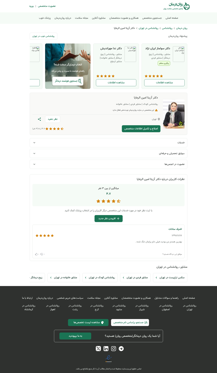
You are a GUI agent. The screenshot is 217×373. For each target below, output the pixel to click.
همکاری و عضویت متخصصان (124, 18)
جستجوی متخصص (152, 18)
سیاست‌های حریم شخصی (70, 298)
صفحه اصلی (172, 18)
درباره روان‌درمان (62, 18)
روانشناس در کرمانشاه (28, 307)
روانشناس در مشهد (119, 307)
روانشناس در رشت (75, 307)
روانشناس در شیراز (142, 307)
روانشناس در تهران (189, 307)
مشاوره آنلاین (98, 18)
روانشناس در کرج (96, 307)
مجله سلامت (81, 18)
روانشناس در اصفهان (165, 307)
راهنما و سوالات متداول (167, 298)
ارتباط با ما (27, 298)
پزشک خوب (45, 18)
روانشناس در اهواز (52, 307)
